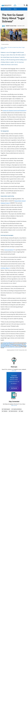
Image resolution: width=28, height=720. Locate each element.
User (27, 5)
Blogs (5, 47)
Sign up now (14, 405)
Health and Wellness (17, 409)
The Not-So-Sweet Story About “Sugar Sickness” (13, 48)
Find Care (14, 370)
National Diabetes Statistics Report (8, 342)
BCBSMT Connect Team (11, 25)
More (15, 9)
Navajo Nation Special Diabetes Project (6, 345)
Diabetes (5, 411)
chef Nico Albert (5, 268)
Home (2, 47)
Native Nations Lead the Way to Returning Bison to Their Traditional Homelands (14, 346)
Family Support (7, 409)
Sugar (22, 411)
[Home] (9, 5)
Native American (14, 411)
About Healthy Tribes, (5, 343)
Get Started (14, 388)
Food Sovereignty (11, 346)
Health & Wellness (6, 9)
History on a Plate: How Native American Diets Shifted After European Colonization (14, 344)
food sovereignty (8, 249)
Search (24, 5)
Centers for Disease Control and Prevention (14, 110)
